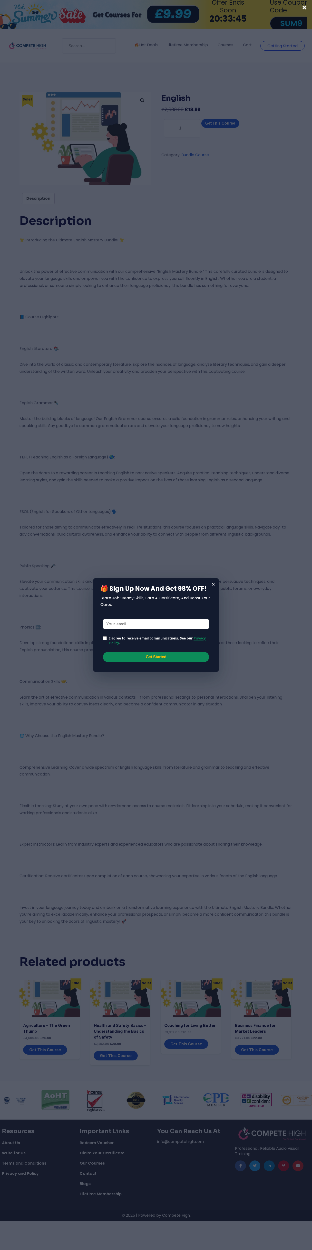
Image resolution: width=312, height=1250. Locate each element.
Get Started (156, 657)
